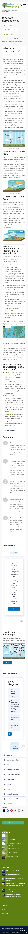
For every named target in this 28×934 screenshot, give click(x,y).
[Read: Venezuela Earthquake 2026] (3, 875)
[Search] (20, 5)
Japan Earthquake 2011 (14, 852)
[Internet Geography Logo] (11, 5)
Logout (4, 918)
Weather (4, 41)
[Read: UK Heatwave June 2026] (3, 871)
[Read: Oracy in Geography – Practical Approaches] (3, 879)
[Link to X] (20, 930)
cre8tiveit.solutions (19, 928)
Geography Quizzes (13, 856)
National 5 (5, 39)
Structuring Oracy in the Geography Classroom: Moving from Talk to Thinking (15, 885)
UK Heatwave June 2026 (12, 871)
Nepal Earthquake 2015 (14, 848)
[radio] (14, 693)
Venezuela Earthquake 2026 (13, 874)
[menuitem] (20, 5)
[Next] (23, 746)
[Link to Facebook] (22, 930)
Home (9, 835)
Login (3, 909)
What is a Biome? (12, 839)
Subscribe (5, 913)
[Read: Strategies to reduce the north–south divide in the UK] (3, 890)
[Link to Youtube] (25, 930)
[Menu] (24, 5)
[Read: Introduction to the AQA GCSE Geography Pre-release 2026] (3, 895)
